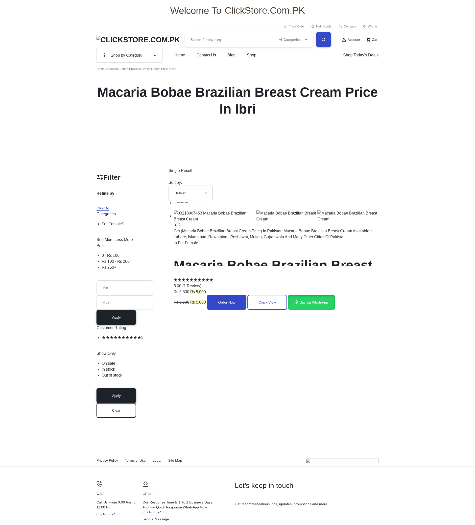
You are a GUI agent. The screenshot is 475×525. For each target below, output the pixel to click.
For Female (188, 243)
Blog (231, 55)
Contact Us (206, 55)
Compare (350, 26)
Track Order (297, 26)
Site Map (175, 460)
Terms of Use (135, 460)
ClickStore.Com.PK (265, 10)
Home (179, 55)
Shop (251, 55)
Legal (157, 460)
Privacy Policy (107, 460)
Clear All (102, 208)
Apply (116, 317)
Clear (116, 410)
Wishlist (373, 26)
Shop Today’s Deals (361, 55)
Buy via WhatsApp (314, 302)
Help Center (324, 26)
